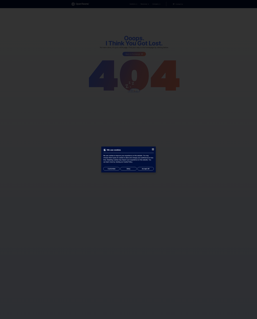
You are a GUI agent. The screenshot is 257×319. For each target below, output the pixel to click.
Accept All (145, 169)
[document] (128, 159)
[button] (153, 149)
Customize (111, 169)
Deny (128, 169)
